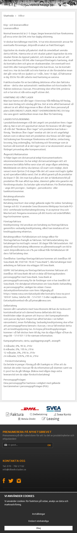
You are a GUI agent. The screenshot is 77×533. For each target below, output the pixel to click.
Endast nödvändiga (38, 521)
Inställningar (38, 514)
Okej (38, 528)
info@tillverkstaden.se (14, 469)
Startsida (9, 15)
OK (49, 445)
